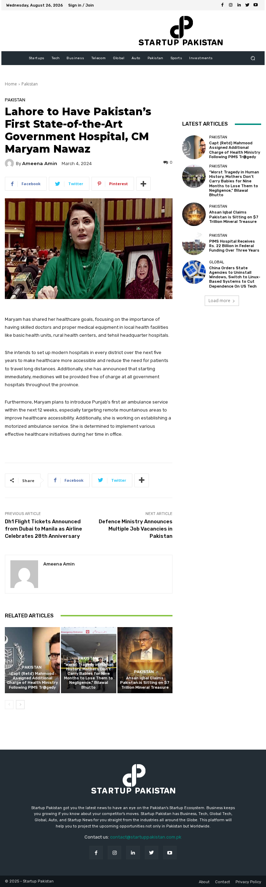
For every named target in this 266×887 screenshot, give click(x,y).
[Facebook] (222, 5)
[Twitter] (247, 5)
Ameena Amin (39, 163)
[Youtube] (255, 5)
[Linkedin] (239, 5)
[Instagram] (231, 5)
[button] (253, 58)
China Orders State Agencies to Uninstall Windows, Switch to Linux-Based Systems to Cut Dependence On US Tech (234, 277)
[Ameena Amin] (10, 163)
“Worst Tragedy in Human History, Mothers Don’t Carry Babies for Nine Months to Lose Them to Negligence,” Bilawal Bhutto (89, 676)
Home (11, 84)
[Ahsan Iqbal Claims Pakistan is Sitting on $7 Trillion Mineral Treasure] (144, 660)
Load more (219, 301)
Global (216, 262)
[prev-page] (9, 704)
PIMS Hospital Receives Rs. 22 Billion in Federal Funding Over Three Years (234, 246)
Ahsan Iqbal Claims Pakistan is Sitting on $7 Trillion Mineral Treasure (144, 682)
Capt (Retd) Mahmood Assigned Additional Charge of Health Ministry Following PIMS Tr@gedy (32, 680)
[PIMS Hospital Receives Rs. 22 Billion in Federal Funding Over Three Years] (194, 243)
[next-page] (20, 704)
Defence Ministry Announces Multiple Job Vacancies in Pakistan (135, 528)
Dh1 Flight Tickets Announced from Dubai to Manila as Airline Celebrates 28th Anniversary (43, 528)
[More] (143, 184)
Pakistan (29, 84)
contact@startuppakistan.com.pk (145, 837)
